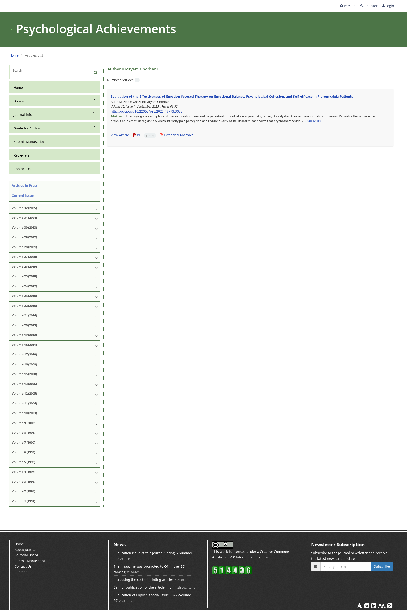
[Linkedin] (374, 606)
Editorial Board (26, 555)
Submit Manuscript (29, 141)
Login (389, 6)
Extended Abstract (178, 135)
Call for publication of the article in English (147, 587)
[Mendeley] (382, 606)
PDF (145, 135)
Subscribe (382, 566)
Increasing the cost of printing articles (144, 579)
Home (14, 55)
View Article (120, 135)
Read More (313, 120)
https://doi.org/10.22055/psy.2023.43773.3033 (147, 111)
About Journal (25, 549)
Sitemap (21, 572)
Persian (349, 6)
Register (371, 6)
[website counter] (232, 570)
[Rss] (390, 606)
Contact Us (22, 168)
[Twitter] (367, 606)
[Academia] (360, 606)
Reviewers (22, 155)
